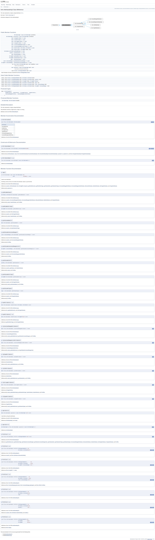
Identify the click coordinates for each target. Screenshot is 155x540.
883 (9, 197)
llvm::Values (8, 527)
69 (8, 345)
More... (22, 13)
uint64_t (12, 52)
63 (8, 373)
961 (9, 418)
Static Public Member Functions (128, 8)
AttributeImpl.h (14, 111)
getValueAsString (18, 57)
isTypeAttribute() (113, 186)
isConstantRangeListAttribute (21, 46)
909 (9, 294)
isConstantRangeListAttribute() (77, 186)
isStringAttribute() (103, 186)
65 (8, 402)
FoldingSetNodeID (22, 70)
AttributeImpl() (11, 153)
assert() (7, 186)
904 (9, 279)
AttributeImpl (6, 6)
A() (6, 310)
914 (9, 237)
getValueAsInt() (47, 186)
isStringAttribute (18, 41)
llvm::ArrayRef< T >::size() (11, 470)
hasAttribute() (13, 202)
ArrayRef (3, 62)
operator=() (65, 153)
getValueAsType (17, 59)
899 (9, 211)
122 (9, 525)
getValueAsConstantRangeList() (26, 350)
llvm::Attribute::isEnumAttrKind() (19, 455)
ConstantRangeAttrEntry (10, 93)
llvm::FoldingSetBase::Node (24, 72)
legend (78, 29)
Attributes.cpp (16, 183)
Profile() (20, 202)
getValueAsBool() (14, 284)
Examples (33, 4)
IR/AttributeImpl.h (10, 15)
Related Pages (8, 4)
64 (8, 387)
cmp (15, 64)
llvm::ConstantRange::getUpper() (27, 485)
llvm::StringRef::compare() (22, 186)
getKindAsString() (39, 186)
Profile (15, 70)
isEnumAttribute (17, 38)
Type (12, 59)
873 (9, 308)
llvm (1, 6)
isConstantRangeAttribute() (65, 186)
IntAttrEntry (16, 92)
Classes (23, 4)
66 (8, 331)
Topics (13, 4)
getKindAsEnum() (31, 186)
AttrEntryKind (7, 91)
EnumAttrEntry (8, 92)
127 (9, 497)
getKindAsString (17, 56)
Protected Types (136, 8)
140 (9, 468)
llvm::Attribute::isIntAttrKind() (16, 512)
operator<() (60, 153)
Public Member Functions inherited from (15, 72)
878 (9, 319)
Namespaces (18, 4)
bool (13, 38)
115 (9, 510)
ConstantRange (9, 60)
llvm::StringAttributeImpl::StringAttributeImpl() (80, 153)
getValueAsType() (22, 406)
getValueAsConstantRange (19, 60)
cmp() (15, 153)
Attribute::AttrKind (25, 47)
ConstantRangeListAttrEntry (23, 93)
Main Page (3, 4)
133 (9, 483)
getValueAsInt (17, 52)
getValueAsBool (17, 54)
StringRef (23, 49)
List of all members (152, 8)
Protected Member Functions (143, 8)
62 (8, 359)
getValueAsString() (55, 186)
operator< (16, 67)
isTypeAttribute (17, 43)
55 (8, 151)
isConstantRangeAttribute (20, 44)
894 (9, 225)
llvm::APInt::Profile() (41, 485)
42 (8, 111)
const (22, 34)
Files (28, 4)
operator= (16, 36)
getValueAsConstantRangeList (20, 62)
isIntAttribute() (96, 186)
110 (9, 453)
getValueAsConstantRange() (24, 336)
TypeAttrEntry (32, 92)
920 (9, 251)
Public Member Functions (118, 8)
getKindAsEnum (17, 51)
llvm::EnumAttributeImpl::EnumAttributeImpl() (27, 153)
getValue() (12, 268)
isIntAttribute (17, 39)
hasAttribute (17, 47)
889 (9, 265)
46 (8, 137)
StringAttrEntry (24, 92)
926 (9, 183)
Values (36, 81)
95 (8, 439)
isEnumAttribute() (88, 186)
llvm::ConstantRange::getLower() (13, 485)
